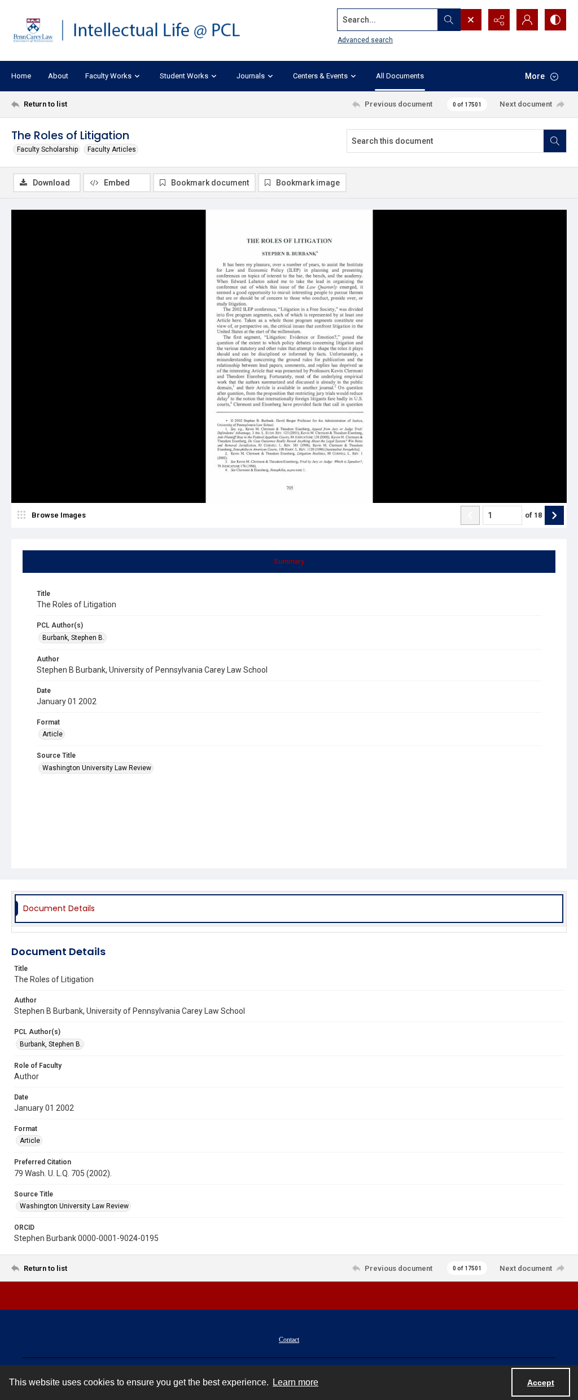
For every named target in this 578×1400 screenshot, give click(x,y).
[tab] (289, 561)
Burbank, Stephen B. (73, 638)
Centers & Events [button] (320, 76)
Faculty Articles (111, 149)
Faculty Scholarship (47, 149)
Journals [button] (251, 76)
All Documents (400, 76)
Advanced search (365, 40)
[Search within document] (555, 141)
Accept (540, 1382)
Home (21, 76)
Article (52, 734)
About (58, 76)
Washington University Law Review (96, 768)
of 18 (533, 515)
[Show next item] (554, 515)
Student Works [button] (184, 76)
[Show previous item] (470, 515)
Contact (289, 1340)
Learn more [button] (295, 1382)
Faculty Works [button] (108, 76)
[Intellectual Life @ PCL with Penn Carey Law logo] (133, 30)
